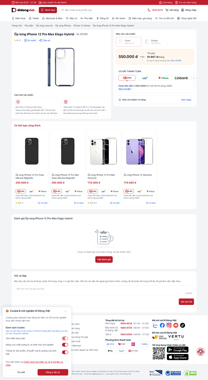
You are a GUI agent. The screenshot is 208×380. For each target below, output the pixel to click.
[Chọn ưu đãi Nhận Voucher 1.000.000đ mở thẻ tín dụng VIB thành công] (145, 78)
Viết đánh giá (104, 259)
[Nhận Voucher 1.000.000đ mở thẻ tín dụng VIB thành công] (31, 191)
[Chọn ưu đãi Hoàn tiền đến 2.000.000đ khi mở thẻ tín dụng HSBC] (127, 78)
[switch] (65, 338)
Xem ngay (186, 99)
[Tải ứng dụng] (177, 350)
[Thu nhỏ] (65, 311)
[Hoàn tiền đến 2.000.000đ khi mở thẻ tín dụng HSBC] (21, 191)
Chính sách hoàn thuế (69, 341)
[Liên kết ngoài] (155, 325)
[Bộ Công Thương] (173, 373)
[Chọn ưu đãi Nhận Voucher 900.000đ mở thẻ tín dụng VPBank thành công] (163, 78)
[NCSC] (155, 373)
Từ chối (21, 372)
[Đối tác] (159, 337)
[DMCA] (190, 373)
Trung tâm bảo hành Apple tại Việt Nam (78, 350)
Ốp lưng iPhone (63, 25)
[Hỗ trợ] (200, 351)
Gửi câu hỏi (186, 301)
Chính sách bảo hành (69, 324)
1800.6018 (126, 323)
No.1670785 (82, 34)
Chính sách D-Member (70, 345)
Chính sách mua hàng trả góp (73, 337)
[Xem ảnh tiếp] (193, 78)
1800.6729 (126, 327)
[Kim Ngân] (133, 350)
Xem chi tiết (176, 60)
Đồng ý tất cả (53, 372)
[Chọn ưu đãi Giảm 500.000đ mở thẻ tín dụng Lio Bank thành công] (181, 78)
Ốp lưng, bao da (44, 25)
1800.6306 (126, 334)
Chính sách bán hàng (69, 328)
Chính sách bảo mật (69, 332)
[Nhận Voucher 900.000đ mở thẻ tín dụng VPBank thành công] (42, 191)
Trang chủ (17, 25)
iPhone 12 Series (82, 25)
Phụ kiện (29, 25)
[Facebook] (162, 325)
